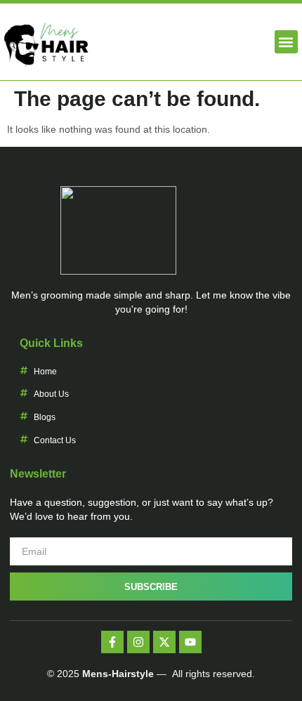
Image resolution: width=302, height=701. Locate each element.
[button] (286, 41)
